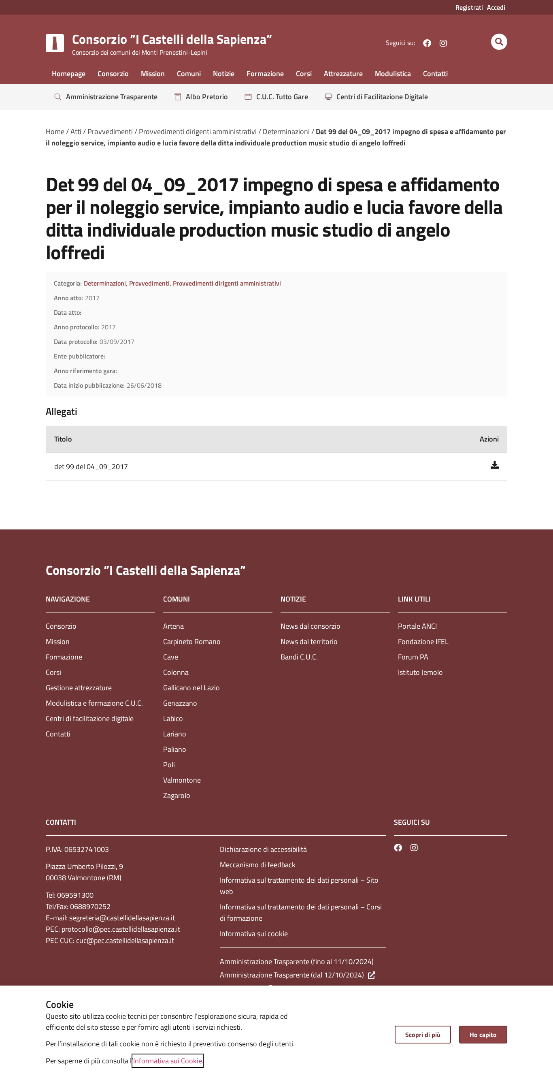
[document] (276, 542)
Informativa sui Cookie (167, 1060)
